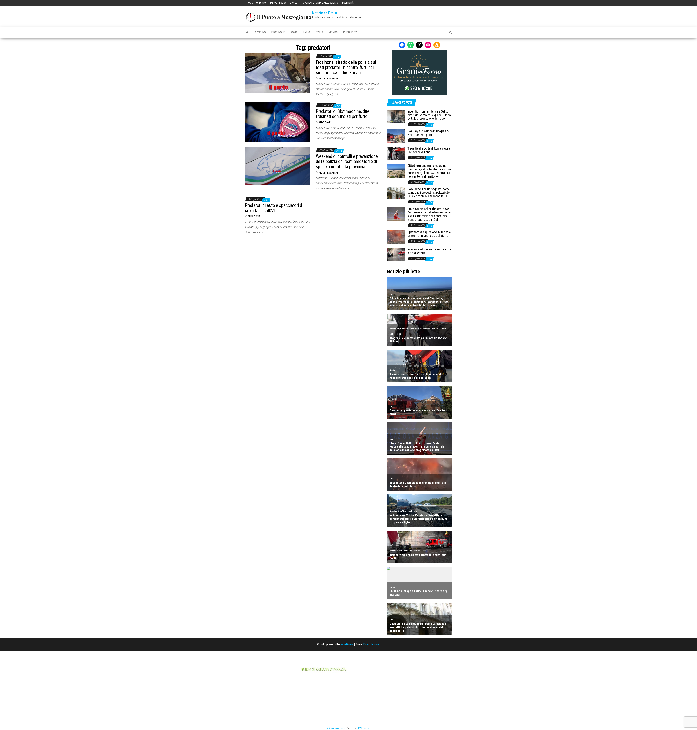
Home (250, 2)
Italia (319, 32)
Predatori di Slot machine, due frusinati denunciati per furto (342, 114)
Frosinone (278, 32)
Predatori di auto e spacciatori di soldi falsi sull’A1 (274, 208)
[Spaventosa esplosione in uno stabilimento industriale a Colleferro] (396, 237)
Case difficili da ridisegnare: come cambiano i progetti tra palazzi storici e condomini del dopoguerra (429, 192)
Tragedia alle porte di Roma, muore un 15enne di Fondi (428, 150)
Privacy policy (278, 2)
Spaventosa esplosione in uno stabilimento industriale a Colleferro (429, 234)
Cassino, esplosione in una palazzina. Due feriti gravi (428, 133)
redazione (325, 122)
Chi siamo (261, 2)
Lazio (306, 32)
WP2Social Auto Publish (336, 728)
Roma (293, 32)
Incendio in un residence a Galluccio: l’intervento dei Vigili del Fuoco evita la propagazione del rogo (429, 115)
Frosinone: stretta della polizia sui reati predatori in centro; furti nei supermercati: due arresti (346, 67)
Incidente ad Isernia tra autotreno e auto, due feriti (429, 251)
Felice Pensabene (328, 78)
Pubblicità (347, 2)
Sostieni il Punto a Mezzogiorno (321, 2)
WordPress (347, 644)
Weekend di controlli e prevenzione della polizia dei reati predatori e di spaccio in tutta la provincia (347, 161)
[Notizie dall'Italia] (247, 32)
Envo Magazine (371, 644)
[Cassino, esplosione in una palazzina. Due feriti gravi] (396, 136)
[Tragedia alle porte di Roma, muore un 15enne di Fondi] (396, 153)
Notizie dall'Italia (324, 13)
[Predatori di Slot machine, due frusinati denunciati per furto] (277, 122)
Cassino (260, 32)
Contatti (294, 2)
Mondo (333, 32)
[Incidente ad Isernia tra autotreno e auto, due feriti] (396, 254)
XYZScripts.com (364, 728)
